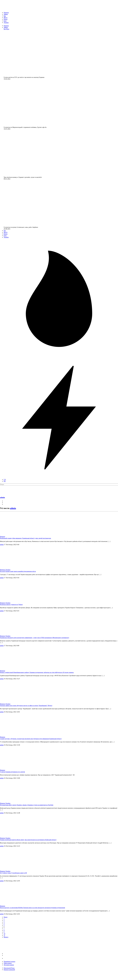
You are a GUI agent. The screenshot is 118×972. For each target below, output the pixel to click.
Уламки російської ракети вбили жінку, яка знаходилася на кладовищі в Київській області (28, 840)
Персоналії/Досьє (9, 968)
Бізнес (6, 19)
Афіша (6, 14)
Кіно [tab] (7, 29)
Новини (6, 12)
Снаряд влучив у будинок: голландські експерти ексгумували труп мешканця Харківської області (30, 738)
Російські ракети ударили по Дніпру (11, 604)
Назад (5, 917)
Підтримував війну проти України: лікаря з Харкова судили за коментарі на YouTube (26, 805)
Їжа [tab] (5, 29)
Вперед (6, 937)
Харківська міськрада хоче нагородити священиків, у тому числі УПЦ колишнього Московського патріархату (34, 637)
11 (4, 935)
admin (2, 497)
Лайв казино (8, 963)
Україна (6, 22)
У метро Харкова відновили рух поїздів (12, 772)
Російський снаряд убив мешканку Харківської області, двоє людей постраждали (25, 538)
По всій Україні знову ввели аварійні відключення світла (18, 571)
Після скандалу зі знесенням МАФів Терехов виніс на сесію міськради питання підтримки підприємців (32, 907)
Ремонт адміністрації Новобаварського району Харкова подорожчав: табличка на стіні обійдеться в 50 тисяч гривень (37, 672)
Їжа (5, 16)
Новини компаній (9, 969)
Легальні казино (9, 965)
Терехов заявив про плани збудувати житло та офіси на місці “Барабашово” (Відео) (26, 705)
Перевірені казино (9, 961)
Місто (5, 17)
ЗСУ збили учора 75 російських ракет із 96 (13, 873)
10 (4, 934)
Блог (5, 21)
